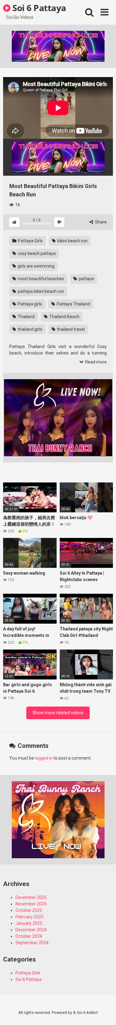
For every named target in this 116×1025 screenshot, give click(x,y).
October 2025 (28, 910)
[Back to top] (104, 1012)
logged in (44, 758)
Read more (95, 361)
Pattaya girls (29, 303)
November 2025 (31, 903)
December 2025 (31, 897)
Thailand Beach (63, 316)
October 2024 (28, 936)
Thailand (26, 316)
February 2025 (29, 916)
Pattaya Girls (30, 240)
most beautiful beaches (40, 278)
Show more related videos (58, 712)
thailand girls (29, 329)
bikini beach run (72, 240)
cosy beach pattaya (36, 253)
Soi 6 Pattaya (38, 8)
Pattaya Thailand (73, 303)
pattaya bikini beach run (40, 291)
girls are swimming (35, 266)
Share (100, 221)
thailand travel (70, 329)
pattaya (86, 278)
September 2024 (32, 942)
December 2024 (31, 929)
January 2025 (28, 923)
